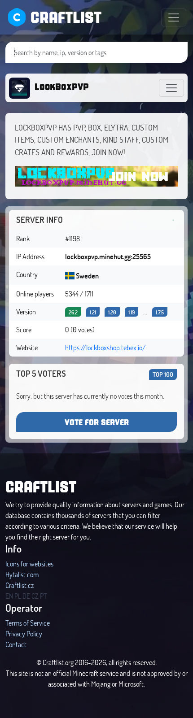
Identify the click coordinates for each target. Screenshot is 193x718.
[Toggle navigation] (173, 17)
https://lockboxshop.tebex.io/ (105, 347)
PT (43, 596)
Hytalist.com (22, 574)
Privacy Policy (23, 633)
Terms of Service (27, 622)
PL (17, 596)
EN (9, 596)
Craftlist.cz (19, 585)
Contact (15, 644)
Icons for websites (29, 563)
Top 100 (163, 374)
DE (26, 596)
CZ (35, 596)
